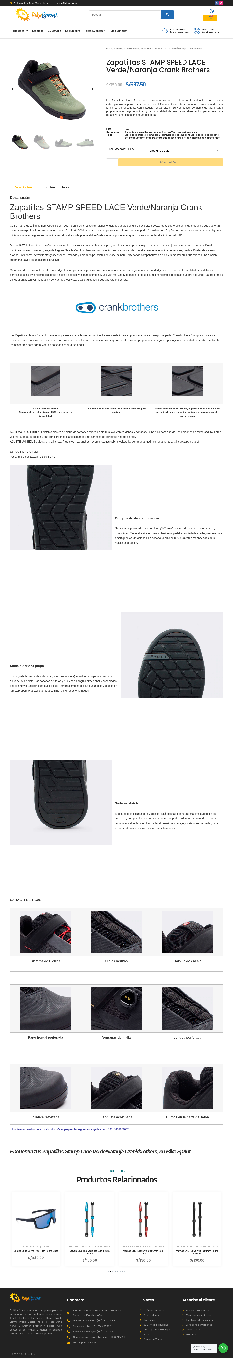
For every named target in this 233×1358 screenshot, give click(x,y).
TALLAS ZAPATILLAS (122, 149)
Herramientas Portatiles (92, 1246)
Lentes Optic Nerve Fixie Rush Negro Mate (36, 1251)
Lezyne (107, 1246)
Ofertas (166, 131)
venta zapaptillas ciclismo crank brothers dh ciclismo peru (157, 134)
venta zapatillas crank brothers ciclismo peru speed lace (188, 137)
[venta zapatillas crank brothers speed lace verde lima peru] (52, 89)
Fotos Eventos (93, 31)
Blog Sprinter (118, 31)
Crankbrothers (131, 48)
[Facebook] (217, 3)
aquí (196, 441)
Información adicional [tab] (53, 187)
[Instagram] (221, 3)
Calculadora (72, 31)
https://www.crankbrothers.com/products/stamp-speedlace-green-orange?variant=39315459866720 (69, 1129)
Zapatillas (191, 131)
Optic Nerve (44, 1246)
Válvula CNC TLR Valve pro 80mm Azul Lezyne (90, 1252)
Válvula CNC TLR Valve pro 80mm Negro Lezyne (197, 1252)
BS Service (54, 31)
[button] (12, 89)
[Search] (167, 14)
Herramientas (75, 1246)
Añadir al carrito (170, 162)
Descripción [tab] (23, 187)
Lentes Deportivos (30, 1246)
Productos (18, 31)
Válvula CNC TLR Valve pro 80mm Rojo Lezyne (143, 1252)
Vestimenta (177, 131)
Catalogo (37, 31)
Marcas (118, 48)
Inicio (109, 48)
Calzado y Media (134, 131)
